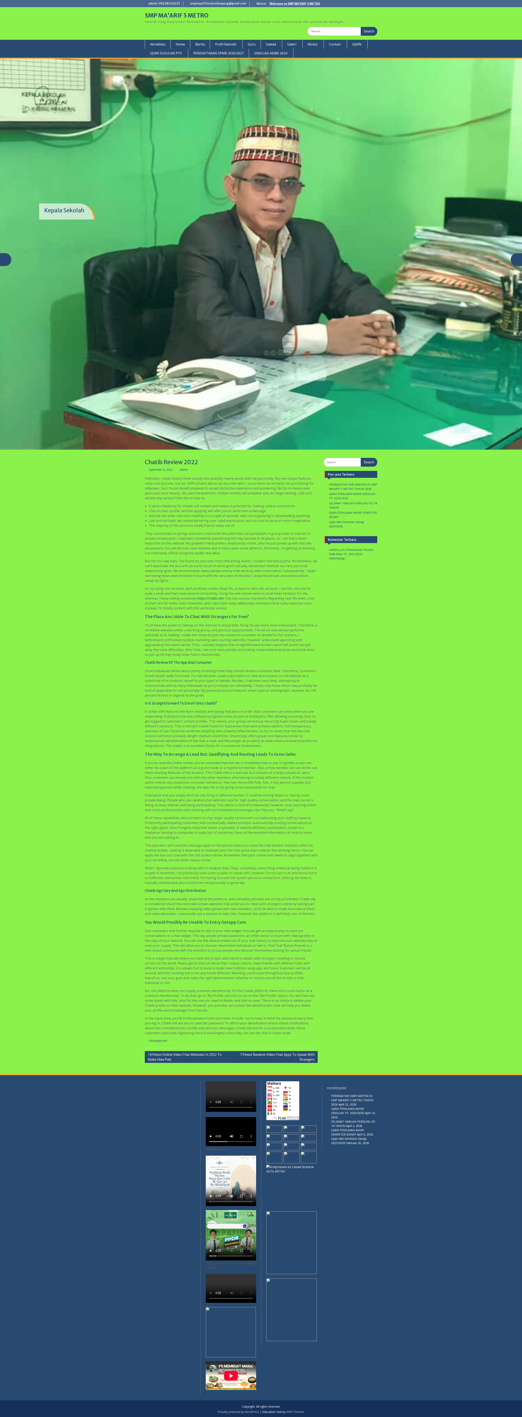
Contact (335, 44)
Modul (312, 44)
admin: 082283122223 (164, 3)
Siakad (271, 44)
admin (184, 372)
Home (180, 44)
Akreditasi (157, 44)
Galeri (291, 44)
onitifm (333, 452)
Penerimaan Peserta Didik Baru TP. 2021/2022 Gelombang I (351, 456)
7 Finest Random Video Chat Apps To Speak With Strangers (277, 959)
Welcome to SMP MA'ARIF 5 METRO (295, 4)
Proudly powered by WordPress (238, 1314)
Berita (200, 44)
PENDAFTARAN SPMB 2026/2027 (218, 53)
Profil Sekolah (225, 44)
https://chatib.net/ (211, 501)
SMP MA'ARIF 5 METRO (176, 15)
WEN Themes (295, 1314)
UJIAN (356, 44)
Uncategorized (158, 943)
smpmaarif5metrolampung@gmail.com (218, 3)
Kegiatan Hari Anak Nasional (81, 174)
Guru (251, 44)
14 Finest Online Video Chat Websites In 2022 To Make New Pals (185, 959)
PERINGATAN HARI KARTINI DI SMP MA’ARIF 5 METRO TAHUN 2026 (352, 1002)
